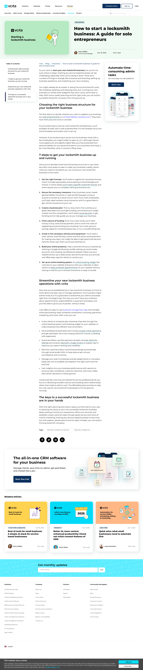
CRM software (9, 593)
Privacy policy (40, 605)
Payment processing (11, 609)
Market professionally (43, 13)
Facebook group (95, 597)
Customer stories (96, 601)
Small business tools (11, 589)
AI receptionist (9, 628)
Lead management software (14, 621)
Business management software (58, 430)
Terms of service (40, 601)
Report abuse (39, 613)
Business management (82, 430)
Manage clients (29, 13)
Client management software (14, 617)
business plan (86, 213)
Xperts (65, 593)
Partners (70, 6)
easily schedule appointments (64, 268)
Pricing (47, 6)
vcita (41, 64)
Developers (67, 597)
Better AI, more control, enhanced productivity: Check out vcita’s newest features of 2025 (69, 535)
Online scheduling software (13, 597)
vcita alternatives (95, 609)
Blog (47, 64)
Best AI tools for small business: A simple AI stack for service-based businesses (25, 534)
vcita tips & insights (59, 13)
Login (137, 6)
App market (8, 632)
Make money (17, 13)
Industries (36, 6)
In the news (39, 597)
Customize (127, 666)
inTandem (66, 589)
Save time (7, 13)
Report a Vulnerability (42, 617)
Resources (58, 6)
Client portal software (11, 601)
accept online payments (90, 331)
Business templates (96, 605)
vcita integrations (96, 613)
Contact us (39, 621)
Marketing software (11, 624)
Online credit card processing (14, 613)
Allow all (128, 662)
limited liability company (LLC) (77, 117)
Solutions (25, 6)
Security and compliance (43, 609)
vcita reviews (94, 617)
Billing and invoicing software (14, 605)
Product (79, 13)
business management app (75, 310)
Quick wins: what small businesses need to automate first (115, 534)
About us (38, 589)
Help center (94, 589)
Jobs (37, 593)
